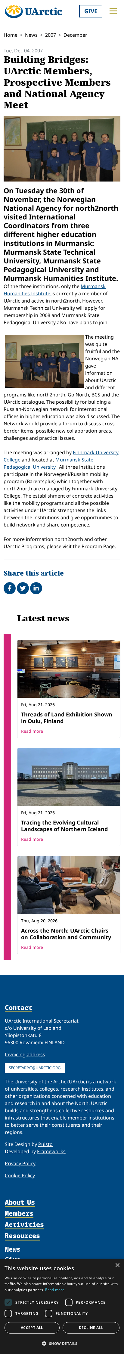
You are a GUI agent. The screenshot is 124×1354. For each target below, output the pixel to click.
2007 (50, 35)
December (75, 35)
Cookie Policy (20, 1175)
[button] (62, 1343)
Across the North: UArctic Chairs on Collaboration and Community (66, 934)
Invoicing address (25, 1054)
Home (10, 35)
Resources (22, 1236)
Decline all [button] (91, 1327)
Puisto (45, 1144)
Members (19, 1214)
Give (91, 11)
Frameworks (51, 1151)
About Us (20, 1202)
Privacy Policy (20, 1163)
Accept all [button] (32, 1327)
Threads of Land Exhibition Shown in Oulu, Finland (66, 718)
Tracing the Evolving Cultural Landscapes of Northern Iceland (64, 826)
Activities (24, 1225)
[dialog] (62, 1306)
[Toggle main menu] (113, 11)
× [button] (117, 1265)
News (31, 35)
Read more (32, 731)
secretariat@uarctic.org (35, 1067)
